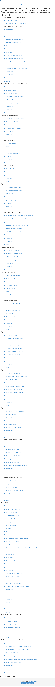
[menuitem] (1, 3)
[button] (1, 1)
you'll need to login (33, 681)
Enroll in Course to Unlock (27, 683)
